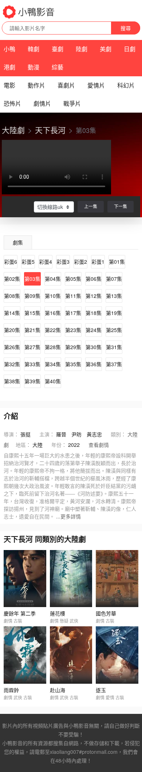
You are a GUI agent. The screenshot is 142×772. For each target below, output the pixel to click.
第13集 (114, 295)
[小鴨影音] (29, 12)
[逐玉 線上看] (117, 654)
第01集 (117, 261)
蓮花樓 (57, 613)
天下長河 (50, 129)
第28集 (53, 347)
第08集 (12, 295)
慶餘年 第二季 (20, 613)
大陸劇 (13, 129)
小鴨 (9, 49)
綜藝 (57, 67)
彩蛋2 (80, 261)
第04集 (53, 278)
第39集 (32, 381)
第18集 (94, 312)
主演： (47, 434)
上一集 (90, 206)
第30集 (94, 347)
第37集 (114, 364)
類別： (118, 434)
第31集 (114, 347)
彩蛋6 (10, 261)
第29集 (73, 347)
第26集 (12, 347)
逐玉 (101, 690)
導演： (11, 434)
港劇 (9, 67)
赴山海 (57, 690)
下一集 (120, 206)
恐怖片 (12, 103)
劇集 (18, 242)
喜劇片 (66, 85)
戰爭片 (72, 103)
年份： (59, 444)
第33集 (32, 364)
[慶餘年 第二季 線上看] (25, 578)
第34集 (53, 364)
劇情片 (42, 103)
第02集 (12, 278)
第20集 (12, 330)
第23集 (73, 330)
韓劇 (33, 49)
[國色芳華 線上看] (117, 578)
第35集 (73, 364)
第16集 (53, 312)
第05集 (73, 278)
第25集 (114, 330)
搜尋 (126, 28)
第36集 (94, 364)
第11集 (73, 295)
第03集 (32, 278)
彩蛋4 (45, 261)
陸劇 (81, 49)
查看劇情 (98, 444)
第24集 (94, 330)
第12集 (94, 295)
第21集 (32, 330)
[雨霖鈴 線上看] (25, 654)
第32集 (12, 364)
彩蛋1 (97, 261)
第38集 (12, 381)
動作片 (36, 85)
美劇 (105, 49)
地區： (23, 444)
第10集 (53, 295)
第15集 (32, 312)
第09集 (32, 295)
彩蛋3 (63, 261)
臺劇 (57, 49)
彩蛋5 (28, 261)
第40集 (53, 381)
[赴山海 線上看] (71, 654)
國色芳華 (106, 613)
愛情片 (96, 85)
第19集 (114, 312)
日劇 (129, 49)
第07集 (114, 278)
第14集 (12, 312)
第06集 (94, 278)
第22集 (53, 330)
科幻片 (126, 85)
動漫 (33, 67)
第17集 (73, 312)
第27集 (32, 347)
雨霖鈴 (11, 690)
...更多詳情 (68, 516)
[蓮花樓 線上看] (71, 578)
